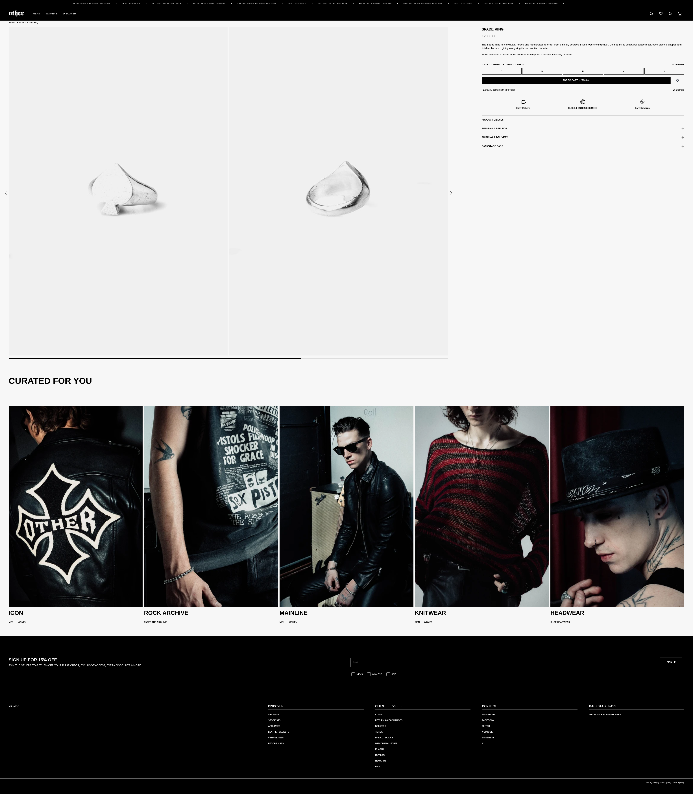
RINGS (20, 22)
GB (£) (12, 705)
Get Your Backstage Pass (119, 3)
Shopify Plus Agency (662, 783)
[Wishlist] (661, 14)
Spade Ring (32, 22)
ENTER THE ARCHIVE (155, 622)
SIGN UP (671, 662)
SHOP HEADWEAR (560, 622)
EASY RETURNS (83, 3)
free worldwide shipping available (43, 3)
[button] (6, 193)
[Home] (16, 14)
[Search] (651, 14)
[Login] (670, 14)
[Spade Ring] (118, 191)
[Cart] (679, 14)
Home (12, 22)
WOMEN (22, 622)
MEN (11, 622)
